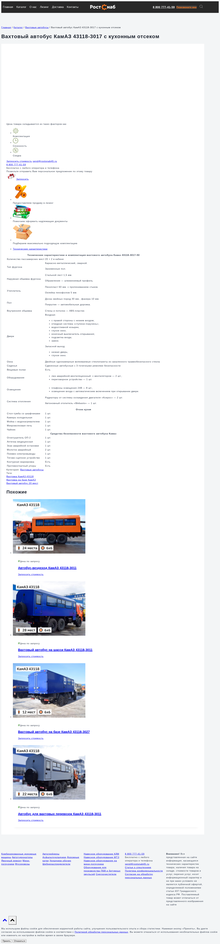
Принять (7, 941)
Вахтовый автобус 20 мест (22, 483)
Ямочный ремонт (11, 860)
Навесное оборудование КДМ (101, 854)
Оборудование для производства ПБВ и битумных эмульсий (102, 870)
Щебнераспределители (56, 864)
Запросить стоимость (19, 161)
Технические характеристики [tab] (30, 249)
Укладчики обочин (60, 860)
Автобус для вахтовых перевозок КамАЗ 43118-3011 (59, 814)
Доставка (58, 7)
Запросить (22, 179)
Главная (8, 7)
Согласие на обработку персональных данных (139, 876)
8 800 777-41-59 (164, 7)
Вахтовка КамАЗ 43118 (20, 476)
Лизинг (44, 7)
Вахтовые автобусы (32, 469)
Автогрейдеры (51, 854)
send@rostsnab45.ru (45, 161)
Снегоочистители (106, 874)
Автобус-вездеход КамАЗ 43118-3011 (47, 568)
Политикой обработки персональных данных (101, 932)
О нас (33, 7)
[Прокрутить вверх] (5, 921)
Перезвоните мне (186, 7)
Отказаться (19, 941)
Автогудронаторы (22, 857)
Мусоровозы (22, 864)
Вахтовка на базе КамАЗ (21, 480)
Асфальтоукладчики (54, 857)
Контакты (72, 7)
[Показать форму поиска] (201, 7)
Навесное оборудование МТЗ (101, 857)
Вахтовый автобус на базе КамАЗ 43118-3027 (54, 732)
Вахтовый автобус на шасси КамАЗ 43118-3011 (55, 650)
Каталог (21, 7)
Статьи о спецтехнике (138, 867)
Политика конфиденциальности (144, 870)
